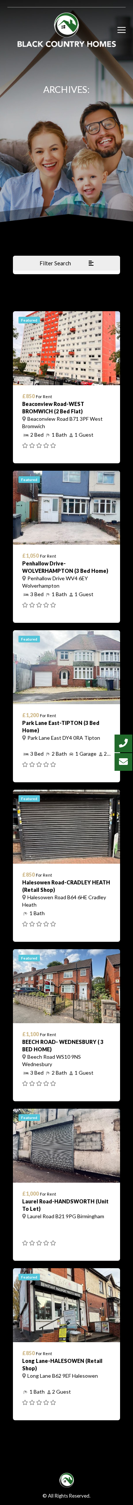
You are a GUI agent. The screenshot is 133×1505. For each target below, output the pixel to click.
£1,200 (30, 715)
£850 (28, 396)
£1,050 (30, 555)
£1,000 (30, 1193)
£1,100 (30, 1034)
